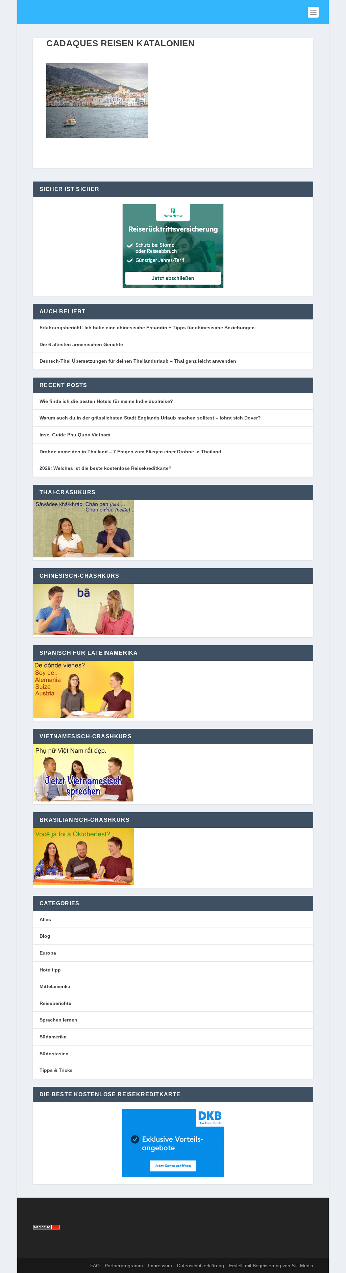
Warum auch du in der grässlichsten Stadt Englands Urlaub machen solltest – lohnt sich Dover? (150, 418)
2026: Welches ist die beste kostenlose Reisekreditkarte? (106, 468)
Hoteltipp (50, 969)
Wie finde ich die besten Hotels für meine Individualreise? (106, 401)
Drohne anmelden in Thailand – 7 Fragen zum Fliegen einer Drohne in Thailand (130, 451)
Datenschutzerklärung (200, 1265)
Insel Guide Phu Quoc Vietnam (75, 434)
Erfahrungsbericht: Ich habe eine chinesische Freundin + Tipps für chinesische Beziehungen (147, 327)
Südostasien (54, 1053)
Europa (48, 953)
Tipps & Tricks (56, 1070)
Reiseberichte (55, 1003)
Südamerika (53, 1036)
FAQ (95, 1265)
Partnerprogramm (124, 1265)
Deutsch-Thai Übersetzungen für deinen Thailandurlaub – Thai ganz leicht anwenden (138, 361)
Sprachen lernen (58, 1020)
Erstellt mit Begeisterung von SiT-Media (271, 1265)
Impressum (160, 1265)
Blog (45, 936)
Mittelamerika (55, 986)
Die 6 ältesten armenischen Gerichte (81, 344)
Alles (45, 919)
